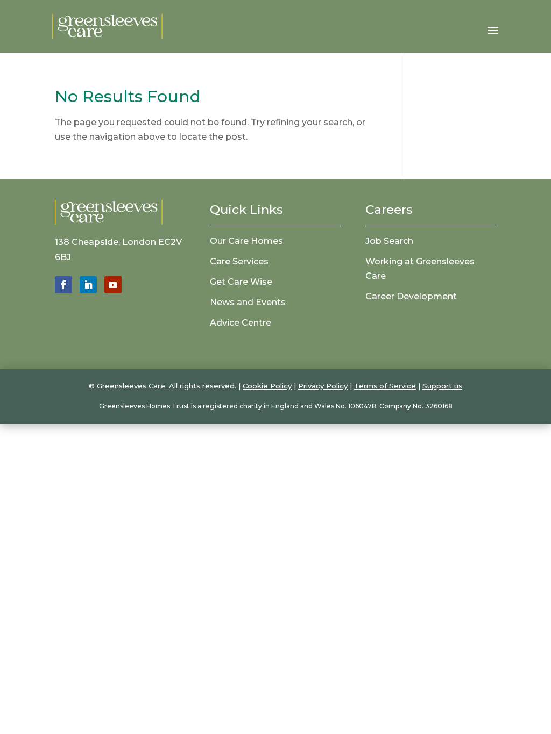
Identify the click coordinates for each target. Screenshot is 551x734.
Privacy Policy (323, 386)
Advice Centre (240, 323)
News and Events (248, 302)
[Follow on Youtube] (113, 284)
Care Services (239, 261)
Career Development (411, 296)
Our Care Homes (246, 241)
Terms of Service (385, 386)
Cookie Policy (267, 386)
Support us (442, 386)
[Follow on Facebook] (63, 284)
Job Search (389, 241)
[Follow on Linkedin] (88, 284)
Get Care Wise (241, 282)
